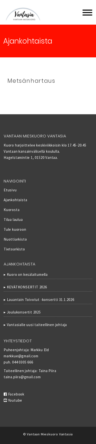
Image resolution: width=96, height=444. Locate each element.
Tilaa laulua (13, 219)
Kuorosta (11, 209)
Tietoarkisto (14, 249)
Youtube (14, 400)
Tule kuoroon (15, 229)
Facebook (15, 394)
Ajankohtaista (15, 199)
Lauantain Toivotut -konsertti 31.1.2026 (40, 299)
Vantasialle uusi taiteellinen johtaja (37, 324)
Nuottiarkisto (15, 239)
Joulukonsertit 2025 (24, 312)
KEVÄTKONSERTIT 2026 (27, 287)
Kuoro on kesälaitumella (27, 274)
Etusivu (10, 190)
